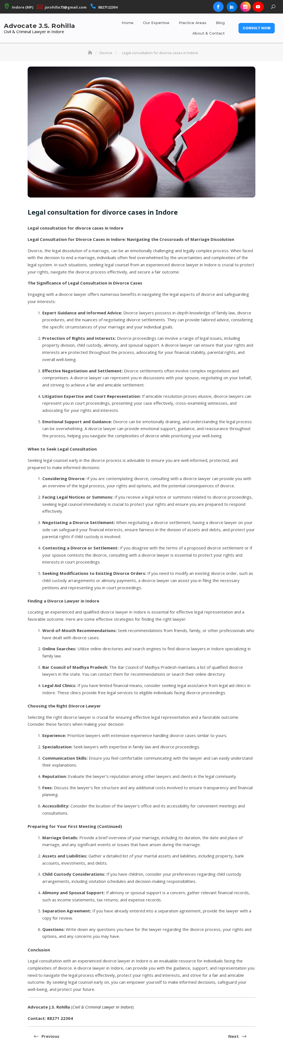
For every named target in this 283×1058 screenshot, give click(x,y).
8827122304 (107, 7)
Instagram (245, 7)
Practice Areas (192, 22)
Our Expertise (156, 22)
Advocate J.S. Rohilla (39, 26)
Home (127, 22)
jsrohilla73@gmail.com (66, 7)
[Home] (90, 52)
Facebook (218, 7)
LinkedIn (232, 7)
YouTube (258, 7)
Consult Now (257, 28)
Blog (220, 22)
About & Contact (208, 33)
